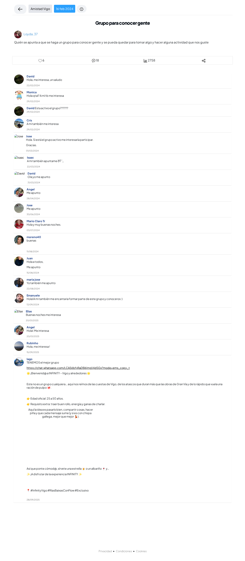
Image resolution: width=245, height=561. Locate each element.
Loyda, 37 (30, 34)
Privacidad (105, 551)
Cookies (141, 551)
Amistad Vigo (40, 9)
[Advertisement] (61, 434)
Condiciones (124, 551)
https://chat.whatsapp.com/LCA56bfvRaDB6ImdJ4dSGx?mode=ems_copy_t (78, 367)
